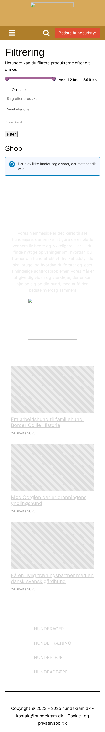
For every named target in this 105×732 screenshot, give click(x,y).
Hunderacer (49, 628)
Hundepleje (48, 657)
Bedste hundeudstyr (77, 32)
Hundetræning (52, 643)
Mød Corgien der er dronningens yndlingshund (48, 500)
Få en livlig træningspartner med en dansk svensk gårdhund (52, 578)
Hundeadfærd (51, 671)
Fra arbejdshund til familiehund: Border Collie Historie (47, 422)
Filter (11, 134)
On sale (19, 89)
